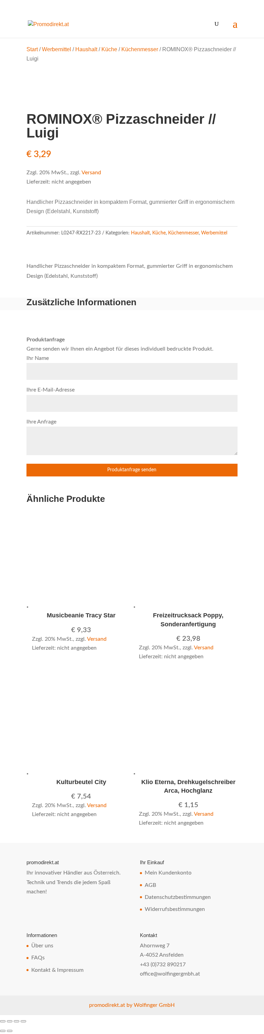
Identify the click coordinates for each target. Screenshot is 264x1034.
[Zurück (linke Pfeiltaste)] (3, 1031)
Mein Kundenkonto (168, 873)
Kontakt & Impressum (57, 970)
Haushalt (86, 49)
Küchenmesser (139, 49)
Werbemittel (56, 49)
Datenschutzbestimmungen (178, 897)
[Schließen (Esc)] (23, 1021)
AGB (150, 885)
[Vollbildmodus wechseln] (9, 1021)
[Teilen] (16, 1021)
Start (32, 49)
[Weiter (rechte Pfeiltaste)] (9, 1031)
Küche (109, 49)
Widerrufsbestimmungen (175, 909)
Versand (91, 172)
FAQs (38, 957)
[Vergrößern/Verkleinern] (3, 1021)
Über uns (42, 945)
